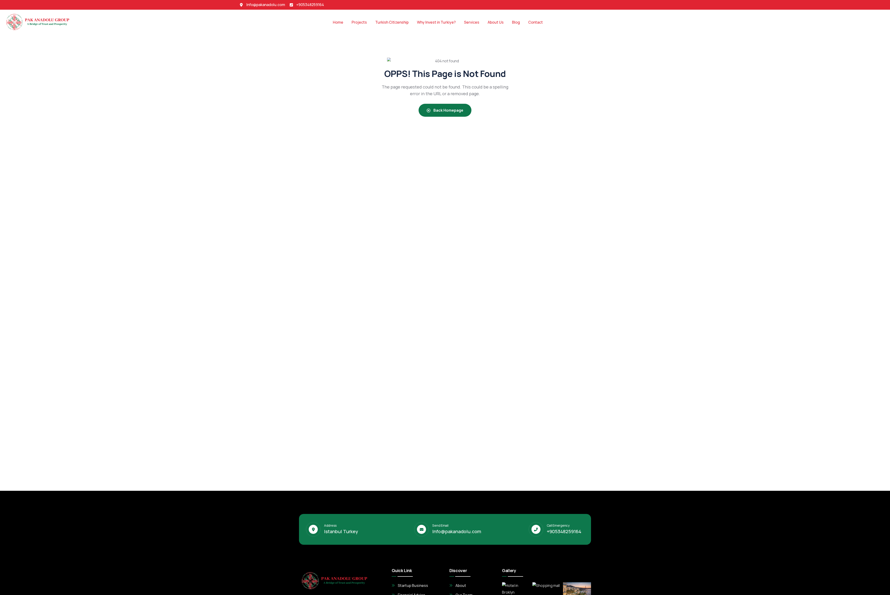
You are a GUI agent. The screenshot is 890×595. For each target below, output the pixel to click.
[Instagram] (640, 4)
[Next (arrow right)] (882, 297)
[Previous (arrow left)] (8, 297)
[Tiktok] (631, 4)
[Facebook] (622, 4)
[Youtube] (648, 4)
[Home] (38, 21)
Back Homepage (448, 110)
